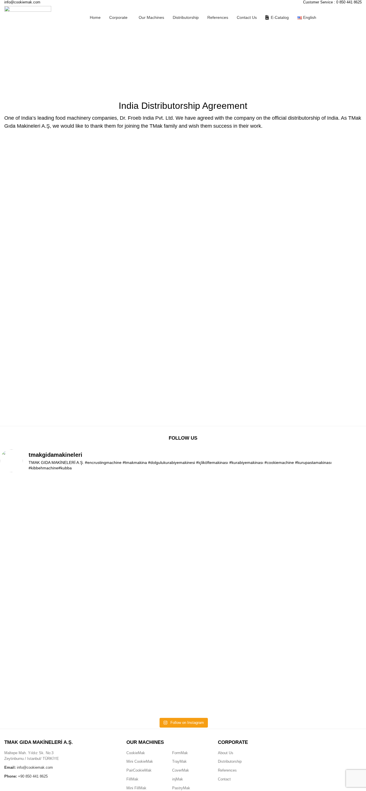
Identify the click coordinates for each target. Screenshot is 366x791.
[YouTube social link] (325, 748)
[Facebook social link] (304, 748)
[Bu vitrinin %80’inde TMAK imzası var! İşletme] (183, 519)
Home (9, 76)
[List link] (145, 753)
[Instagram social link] (314, 748)
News (23, 76)
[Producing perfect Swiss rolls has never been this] (109, 596)
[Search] (360, 17)
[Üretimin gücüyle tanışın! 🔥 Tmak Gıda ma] (256, 530)
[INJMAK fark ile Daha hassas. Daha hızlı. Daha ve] (36, 581)
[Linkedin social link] (336, 748)
